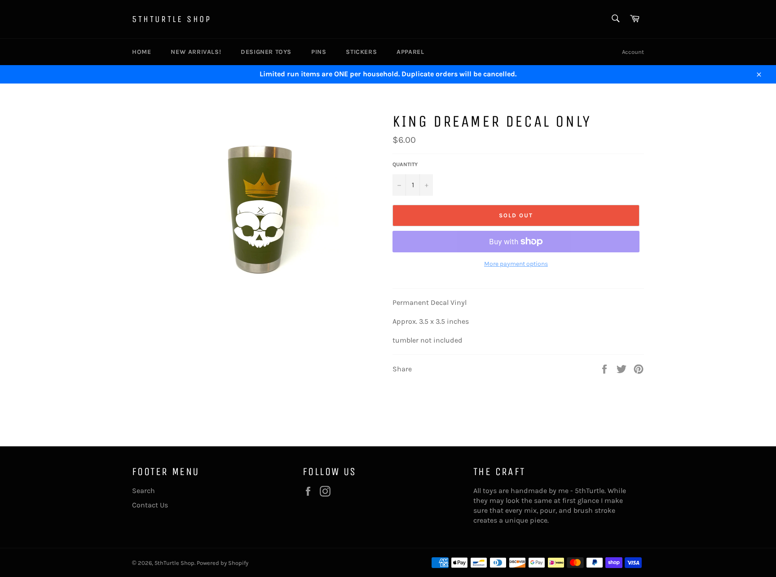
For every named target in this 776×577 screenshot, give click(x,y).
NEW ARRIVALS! (196, 52)
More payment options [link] (516, 264)
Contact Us (150, 505)
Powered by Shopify (222, 562)
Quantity (405, 164)
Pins (318, 52)
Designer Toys (266, 52)
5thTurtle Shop (171, 19)
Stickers (361, 52)
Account (633, 51)
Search (143, 490)
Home (141, 52)
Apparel (410, 52)
